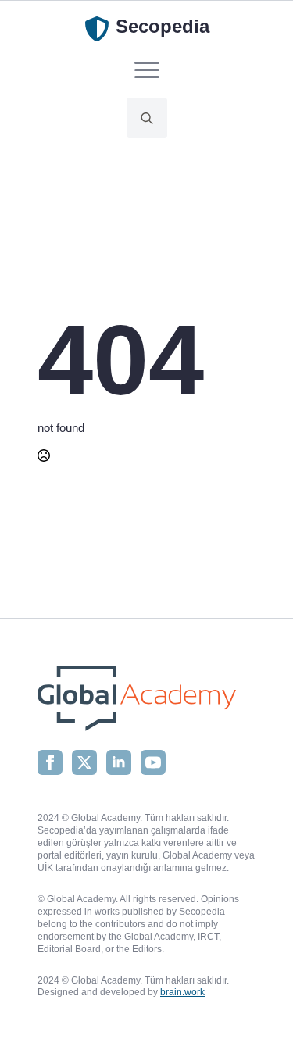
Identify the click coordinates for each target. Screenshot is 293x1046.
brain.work (182, 992)
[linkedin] (118, 762)
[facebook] (50, 762)
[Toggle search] (147, 118)
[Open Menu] (146, 69)
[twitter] (84, 762)
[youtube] (153, 762)
